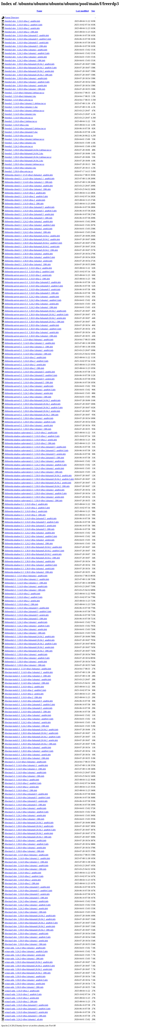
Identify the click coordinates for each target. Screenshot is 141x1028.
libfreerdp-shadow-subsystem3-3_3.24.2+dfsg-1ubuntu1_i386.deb (33, 472)
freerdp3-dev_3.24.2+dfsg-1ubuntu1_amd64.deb (26, 50)
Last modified (82, 11)
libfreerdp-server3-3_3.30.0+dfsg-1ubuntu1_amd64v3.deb (30, 422)
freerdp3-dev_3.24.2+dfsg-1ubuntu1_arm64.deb (26, 57)
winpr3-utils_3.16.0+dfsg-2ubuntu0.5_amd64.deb (26, 1005)
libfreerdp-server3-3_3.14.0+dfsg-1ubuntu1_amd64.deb (29, 350)
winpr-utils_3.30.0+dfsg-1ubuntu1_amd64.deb (25, 976)
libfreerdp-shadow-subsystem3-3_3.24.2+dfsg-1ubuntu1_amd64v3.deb (36, 465)
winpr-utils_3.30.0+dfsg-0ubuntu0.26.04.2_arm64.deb (28, 969)
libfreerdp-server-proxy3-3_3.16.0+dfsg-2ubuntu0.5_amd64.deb (33, 282)
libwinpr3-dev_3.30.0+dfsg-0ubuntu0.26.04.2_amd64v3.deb (31, 923)
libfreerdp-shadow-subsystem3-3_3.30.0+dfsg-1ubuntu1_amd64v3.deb (36, 493)
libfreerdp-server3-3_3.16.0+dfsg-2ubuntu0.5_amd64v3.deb (31, 375)
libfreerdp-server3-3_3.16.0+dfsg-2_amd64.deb (25, 357)
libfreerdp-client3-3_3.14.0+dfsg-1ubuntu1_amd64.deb (29, 186)
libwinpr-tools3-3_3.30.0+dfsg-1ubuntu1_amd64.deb (28, 747)
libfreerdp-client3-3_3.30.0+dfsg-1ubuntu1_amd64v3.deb (30, 257)
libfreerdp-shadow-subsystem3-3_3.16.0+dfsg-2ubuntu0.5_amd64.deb (35, 447)
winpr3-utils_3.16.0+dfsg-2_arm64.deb (22, 998)
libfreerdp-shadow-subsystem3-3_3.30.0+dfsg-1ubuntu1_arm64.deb (34, 497)
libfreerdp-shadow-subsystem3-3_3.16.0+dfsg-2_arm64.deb (31, 440)
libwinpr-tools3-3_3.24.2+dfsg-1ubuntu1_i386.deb (27, 726)
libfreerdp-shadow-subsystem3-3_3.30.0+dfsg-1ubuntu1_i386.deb (33, 500)
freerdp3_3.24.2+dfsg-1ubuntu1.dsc (20, 143)
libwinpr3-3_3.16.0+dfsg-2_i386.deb (21, 790)
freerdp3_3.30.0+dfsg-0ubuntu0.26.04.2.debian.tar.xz (28, 157)
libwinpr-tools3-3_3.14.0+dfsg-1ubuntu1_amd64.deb (28, 679)
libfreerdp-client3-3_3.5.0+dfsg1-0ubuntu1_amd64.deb (29, 175)
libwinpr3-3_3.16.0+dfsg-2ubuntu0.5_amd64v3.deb (27, 797)
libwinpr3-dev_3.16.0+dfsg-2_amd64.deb (23, 873)
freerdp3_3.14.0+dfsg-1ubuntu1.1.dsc (21, 107)
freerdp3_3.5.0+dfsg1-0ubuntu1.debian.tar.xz (24, 93)
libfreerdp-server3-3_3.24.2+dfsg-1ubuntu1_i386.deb (28, 397)
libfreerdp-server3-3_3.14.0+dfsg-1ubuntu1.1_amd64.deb (30, 343)
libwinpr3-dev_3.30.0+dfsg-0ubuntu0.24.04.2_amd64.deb (30, 915)
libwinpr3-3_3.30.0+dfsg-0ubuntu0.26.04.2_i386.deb (28, 837)
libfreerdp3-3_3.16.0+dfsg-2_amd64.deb (22, 593)
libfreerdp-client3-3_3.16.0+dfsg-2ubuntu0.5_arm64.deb (29, 214)
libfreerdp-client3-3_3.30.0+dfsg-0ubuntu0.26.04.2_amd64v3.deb (33, 243)
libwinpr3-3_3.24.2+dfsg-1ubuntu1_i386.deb (24, 819)
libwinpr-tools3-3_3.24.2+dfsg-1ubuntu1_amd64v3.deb (29, 719)
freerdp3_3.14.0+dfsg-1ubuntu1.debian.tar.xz (24, 110)
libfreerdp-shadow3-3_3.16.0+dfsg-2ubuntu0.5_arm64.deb (30, 525)
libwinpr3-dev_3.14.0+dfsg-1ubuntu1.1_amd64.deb (27, 858)
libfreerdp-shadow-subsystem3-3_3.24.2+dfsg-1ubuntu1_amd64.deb (34, 461)
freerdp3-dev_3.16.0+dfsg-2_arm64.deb (22, 28)
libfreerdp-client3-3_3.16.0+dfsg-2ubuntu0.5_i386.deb (28, 218)
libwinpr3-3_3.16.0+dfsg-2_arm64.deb (22, 787)
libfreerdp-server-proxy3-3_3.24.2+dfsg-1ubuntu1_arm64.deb (32, 304)
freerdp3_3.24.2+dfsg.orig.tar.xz (19, 146)
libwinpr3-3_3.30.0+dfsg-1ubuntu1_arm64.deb (25, 847)
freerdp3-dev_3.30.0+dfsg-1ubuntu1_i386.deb (25, 89)
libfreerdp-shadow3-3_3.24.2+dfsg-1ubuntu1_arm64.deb (29, 540)
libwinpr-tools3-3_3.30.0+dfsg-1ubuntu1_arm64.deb (28, 754)
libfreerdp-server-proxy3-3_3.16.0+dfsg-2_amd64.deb (28, 268)
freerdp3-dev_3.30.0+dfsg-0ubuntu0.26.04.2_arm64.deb (29, 71)
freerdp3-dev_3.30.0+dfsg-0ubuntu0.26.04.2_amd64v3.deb (31, 67)
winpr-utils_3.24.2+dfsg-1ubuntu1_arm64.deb (25, 955)
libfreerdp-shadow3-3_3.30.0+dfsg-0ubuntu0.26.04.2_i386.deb (32, 558)
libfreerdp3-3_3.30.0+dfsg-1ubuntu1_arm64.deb (26, 661)
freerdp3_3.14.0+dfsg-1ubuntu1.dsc (20, 114)
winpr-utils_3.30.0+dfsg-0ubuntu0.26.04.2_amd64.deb (29, 962)
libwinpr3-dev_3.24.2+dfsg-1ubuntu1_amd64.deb (26, 901)
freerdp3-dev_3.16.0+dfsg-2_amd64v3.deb (23, 25)
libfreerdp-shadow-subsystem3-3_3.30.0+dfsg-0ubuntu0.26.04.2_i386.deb (37, 486)
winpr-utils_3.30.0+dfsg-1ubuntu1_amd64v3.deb (26, 980)
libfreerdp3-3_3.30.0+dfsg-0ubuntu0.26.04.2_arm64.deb (29, 647)
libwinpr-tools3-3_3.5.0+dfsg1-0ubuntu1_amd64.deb (28, 669)
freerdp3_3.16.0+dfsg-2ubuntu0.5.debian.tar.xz (25, 128)
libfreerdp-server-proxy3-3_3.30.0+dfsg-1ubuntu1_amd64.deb (32, 325)
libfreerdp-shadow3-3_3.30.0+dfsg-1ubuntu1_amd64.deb (30, 561)
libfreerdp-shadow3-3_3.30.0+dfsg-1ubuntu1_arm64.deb (29, 568)
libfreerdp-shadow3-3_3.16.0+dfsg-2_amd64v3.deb (27, 508)
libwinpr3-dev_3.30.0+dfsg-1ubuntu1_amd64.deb (26, 933)
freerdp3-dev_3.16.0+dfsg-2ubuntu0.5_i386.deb (26, 46)
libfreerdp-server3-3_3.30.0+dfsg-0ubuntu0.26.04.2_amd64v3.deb (34, 407)
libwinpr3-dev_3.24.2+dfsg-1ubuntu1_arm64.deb (26, 908)
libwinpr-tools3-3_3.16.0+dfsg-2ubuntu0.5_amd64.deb (29, 701)
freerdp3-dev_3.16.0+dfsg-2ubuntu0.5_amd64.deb (27, 35)
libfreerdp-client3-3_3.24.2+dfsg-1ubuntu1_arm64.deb (28, 228)
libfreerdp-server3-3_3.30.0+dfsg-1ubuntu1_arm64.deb (29, 425)
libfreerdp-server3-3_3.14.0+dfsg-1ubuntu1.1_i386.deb (29, 347)
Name (39, 11)
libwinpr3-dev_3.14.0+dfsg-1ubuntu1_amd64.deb (26, 865)
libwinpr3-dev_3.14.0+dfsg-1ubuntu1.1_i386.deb (26, 862)
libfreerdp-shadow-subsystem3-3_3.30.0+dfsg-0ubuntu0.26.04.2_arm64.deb (38, 483)
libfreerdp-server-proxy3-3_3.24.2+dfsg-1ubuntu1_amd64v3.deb (33, 300)
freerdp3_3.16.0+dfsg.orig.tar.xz (19, 135)
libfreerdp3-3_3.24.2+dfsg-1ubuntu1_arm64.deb (26, 629)
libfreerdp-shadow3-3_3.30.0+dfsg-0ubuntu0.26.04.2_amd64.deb (33, 547)
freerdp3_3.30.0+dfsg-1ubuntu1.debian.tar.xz (24, 164)
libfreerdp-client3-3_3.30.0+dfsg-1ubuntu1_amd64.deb (29, 254)
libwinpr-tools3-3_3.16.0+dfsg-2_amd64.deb (24, 686)
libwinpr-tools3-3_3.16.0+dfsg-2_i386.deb (23, 697)
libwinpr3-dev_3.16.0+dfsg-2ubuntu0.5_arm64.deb (27, 894)
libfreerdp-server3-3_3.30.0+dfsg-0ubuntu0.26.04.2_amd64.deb (32, 404)
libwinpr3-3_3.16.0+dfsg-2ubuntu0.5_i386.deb (25, 805)
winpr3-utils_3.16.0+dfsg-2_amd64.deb (22, 991)
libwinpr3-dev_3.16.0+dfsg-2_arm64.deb (23, 880)
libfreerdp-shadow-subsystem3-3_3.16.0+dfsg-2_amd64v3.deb (32, 436)
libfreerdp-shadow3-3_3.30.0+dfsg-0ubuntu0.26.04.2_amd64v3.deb (34, 551)
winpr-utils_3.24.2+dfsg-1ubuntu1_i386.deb (24, 958)
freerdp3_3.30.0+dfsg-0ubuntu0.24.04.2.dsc (24, 153)
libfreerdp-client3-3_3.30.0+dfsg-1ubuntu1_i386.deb (28, 264)
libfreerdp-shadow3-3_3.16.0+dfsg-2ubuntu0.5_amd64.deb (30, 518)
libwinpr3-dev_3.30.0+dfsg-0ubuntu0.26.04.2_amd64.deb (30, 919)
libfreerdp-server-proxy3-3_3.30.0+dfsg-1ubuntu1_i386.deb (31, 336)
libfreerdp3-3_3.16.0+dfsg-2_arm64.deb (22, 601)
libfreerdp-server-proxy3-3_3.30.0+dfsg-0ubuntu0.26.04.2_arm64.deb (35, 318)
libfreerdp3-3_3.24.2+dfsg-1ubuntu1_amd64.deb (26, 622)
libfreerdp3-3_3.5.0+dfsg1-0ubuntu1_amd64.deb (26, 576)
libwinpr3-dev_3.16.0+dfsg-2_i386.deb (22, 883)
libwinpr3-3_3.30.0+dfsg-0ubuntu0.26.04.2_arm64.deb (29, 833)
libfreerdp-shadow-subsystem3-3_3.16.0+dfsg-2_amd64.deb (31, 432)
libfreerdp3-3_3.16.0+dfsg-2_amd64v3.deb (23, 597)
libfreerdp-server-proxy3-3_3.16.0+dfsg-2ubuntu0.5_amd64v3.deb (34, 286)
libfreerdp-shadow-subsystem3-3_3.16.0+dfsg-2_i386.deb (30, 443)
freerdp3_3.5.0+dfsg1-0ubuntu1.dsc (20, 96)
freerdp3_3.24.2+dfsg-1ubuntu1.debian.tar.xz (24, 139)
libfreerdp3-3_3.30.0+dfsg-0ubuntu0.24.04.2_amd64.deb (30, 636)
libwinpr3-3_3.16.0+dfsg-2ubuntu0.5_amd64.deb (26, 794)
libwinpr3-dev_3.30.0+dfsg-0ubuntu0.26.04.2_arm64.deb (30, 926)
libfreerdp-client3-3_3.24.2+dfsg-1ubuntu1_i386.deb (28, 232)
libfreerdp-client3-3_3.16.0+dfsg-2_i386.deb (24, 203)
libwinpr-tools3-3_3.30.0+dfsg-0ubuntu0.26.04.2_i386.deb (30, 744)
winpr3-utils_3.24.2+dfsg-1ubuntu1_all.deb (24, 1019)
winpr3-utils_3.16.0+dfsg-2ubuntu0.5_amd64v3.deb (27, 1008)
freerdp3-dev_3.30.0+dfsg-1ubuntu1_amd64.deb (26, 78)
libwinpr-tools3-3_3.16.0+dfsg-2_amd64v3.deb (25, 690)
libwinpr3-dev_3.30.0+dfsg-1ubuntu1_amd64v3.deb (28, 937)
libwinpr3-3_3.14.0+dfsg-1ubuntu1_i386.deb (24, 776)
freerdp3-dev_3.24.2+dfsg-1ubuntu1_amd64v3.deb (27, 53)
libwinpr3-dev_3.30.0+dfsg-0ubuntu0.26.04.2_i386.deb (29, 930)
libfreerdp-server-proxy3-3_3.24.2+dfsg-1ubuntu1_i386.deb (31, 307)
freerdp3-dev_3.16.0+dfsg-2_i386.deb (21, 32)
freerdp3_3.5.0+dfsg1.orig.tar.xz (19, 100)
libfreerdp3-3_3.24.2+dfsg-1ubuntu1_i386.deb (25, 633)
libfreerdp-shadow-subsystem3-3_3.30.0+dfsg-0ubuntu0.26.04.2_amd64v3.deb (39, 479)
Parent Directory (12, 17)
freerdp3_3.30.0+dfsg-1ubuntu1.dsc (20, 168)
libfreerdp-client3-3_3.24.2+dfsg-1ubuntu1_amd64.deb (29, 221)
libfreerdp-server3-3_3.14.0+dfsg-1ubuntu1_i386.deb (28, 354)
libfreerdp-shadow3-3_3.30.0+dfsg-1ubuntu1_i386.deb (29, 572)
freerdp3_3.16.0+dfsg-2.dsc (17, 125)
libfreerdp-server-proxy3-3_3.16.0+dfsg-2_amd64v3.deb (29, 271)
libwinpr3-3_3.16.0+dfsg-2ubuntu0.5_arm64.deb (26, 801)
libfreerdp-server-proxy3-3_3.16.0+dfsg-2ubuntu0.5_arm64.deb (32, 289)
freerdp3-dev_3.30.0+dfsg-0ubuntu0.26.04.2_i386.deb (28, 75)
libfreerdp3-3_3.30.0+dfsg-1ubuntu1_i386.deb (25, 665)
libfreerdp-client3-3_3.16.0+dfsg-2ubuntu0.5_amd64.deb (29, 207)
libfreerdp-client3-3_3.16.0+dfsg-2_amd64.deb (25, 193)
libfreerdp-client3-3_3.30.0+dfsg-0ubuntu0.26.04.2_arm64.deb (32, 246)
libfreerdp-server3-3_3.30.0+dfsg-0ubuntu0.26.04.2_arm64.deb (32, 411)
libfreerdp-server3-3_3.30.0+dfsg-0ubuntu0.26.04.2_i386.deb (31, 415)
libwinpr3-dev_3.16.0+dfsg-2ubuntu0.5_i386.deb (26, 898)
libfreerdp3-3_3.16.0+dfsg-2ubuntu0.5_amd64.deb (27, 608)
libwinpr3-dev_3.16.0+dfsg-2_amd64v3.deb (24, 876)
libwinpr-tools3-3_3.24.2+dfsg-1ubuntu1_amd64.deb (28, 715)
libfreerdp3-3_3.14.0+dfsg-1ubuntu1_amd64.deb (26, 586)
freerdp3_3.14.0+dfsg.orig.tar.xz (19, 118)
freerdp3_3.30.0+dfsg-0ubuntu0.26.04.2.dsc (24, 160)
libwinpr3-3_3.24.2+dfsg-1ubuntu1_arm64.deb (25, 815)
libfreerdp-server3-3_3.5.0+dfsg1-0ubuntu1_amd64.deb (29, 339)
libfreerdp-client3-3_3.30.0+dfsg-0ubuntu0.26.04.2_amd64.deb (32, 239)
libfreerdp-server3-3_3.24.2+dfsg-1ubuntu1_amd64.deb (29, 386)
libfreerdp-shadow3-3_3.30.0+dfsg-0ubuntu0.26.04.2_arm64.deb (33, 554)
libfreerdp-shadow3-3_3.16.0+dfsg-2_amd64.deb (26, 504)
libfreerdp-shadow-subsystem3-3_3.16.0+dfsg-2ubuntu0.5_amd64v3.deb (36, 450)
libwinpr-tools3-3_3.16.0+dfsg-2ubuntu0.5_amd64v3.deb (30, 704)
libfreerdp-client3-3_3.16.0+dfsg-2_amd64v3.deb (26, 196)
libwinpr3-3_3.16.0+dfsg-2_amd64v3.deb (23, 783)
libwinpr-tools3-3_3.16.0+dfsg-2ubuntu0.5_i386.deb (28, 712)
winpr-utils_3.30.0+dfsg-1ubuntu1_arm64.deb (25, 983)
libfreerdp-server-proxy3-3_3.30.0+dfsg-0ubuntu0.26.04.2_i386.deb (34, 322)
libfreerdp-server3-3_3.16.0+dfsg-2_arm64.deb (25, 364)
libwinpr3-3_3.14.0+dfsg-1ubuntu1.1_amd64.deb (26, 765)
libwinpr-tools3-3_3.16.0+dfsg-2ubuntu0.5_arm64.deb (28, 708)
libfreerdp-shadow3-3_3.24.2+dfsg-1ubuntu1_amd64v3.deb (31, 536)
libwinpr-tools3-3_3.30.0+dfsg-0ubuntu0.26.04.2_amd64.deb (31, 733)
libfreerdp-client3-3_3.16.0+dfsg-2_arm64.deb (25, 200)
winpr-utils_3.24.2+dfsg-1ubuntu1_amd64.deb (25, 948)
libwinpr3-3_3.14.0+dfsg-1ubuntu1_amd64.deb (25, 772)
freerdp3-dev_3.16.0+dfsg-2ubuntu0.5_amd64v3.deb (28, 39)
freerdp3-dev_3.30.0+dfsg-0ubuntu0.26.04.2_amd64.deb (29, 64)
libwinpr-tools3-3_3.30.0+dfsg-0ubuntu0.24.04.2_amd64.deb (31, 729)
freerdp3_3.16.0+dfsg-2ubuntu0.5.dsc (21, 132)
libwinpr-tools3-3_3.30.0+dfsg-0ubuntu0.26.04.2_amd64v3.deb (32, 737)
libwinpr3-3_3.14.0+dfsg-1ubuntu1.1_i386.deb (25, 769)
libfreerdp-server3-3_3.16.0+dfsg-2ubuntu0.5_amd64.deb (30, 372)
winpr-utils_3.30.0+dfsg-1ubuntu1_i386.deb (24, 987)
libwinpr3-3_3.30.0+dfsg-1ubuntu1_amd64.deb (25, 840)
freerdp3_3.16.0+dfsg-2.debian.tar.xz (21, 121)
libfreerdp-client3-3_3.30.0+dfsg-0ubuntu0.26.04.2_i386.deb (31, 250)
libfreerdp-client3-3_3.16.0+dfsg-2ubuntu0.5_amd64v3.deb (31, 211)
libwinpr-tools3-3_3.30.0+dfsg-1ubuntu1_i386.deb (27, 758)
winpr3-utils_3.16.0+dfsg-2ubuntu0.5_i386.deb (25, 1016)
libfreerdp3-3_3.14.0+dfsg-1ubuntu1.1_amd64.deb (27, 579)
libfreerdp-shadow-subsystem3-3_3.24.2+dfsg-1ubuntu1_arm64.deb (34, 468)
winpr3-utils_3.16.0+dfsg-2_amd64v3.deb (23, 994)
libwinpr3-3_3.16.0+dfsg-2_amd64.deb (22, 780)
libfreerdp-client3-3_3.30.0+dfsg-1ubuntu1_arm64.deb (28, 261)
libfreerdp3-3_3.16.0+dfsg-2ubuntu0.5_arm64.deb (27, 615)
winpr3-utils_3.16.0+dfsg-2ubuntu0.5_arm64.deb (26, 1012)
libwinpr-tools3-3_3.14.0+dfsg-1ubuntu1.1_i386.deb (28, 676)
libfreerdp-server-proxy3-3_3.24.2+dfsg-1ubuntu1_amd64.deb (32, 296)
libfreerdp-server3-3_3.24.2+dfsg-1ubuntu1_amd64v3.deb (30, 389)
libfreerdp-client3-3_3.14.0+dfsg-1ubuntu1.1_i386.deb (28, 182)
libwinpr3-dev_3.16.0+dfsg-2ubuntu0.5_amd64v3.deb (28, 890)
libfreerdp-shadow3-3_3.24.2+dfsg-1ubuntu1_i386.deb (29, 543)
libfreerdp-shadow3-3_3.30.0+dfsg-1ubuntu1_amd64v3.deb (31, 565)
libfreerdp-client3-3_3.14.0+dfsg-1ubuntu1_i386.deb (28, 189)
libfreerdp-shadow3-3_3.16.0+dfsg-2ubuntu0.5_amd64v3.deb (32, 522)
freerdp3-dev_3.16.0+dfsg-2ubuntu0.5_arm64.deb (26, 42)
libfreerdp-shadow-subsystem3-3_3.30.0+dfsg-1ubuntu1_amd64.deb (34, 490)
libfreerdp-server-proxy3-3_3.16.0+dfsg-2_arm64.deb (28, 275)
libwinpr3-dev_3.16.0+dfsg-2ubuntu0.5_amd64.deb (27, 887)
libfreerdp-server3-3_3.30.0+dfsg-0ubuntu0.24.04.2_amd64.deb (32, 400)
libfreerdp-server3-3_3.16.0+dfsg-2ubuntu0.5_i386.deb (29, 382)
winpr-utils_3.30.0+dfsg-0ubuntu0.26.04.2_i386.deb (28, 973)
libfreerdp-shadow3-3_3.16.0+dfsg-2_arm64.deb (26, 511)
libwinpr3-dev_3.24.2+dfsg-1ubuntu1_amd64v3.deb (28, 905)
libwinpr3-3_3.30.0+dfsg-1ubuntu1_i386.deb (24, 851)
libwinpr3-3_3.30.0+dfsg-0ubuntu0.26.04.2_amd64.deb (29, 826)
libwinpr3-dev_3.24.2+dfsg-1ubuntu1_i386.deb (25, 912)
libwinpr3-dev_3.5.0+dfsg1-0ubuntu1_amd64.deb (26, 855)
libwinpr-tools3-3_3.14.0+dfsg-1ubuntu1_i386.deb (27, 683)
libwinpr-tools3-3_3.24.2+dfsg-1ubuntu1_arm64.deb (28, 722)
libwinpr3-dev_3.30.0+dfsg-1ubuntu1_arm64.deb (26, 941)
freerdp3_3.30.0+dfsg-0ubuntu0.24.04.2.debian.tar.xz (28, 150)
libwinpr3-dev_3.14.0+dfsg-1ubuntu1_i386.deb (25, 869)
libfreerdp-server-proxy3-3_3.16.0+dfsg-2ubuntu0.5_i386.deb (32, 293)
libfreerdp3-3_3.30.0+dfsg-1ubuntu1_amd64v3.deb (27, 658)
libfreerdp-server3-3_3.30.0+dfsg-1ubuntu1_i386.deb (28, 429)
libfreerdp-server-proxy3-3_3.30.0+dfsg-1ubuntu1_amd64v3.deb (33, 329)
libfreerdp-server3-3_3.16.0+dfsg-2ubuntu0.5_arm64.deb (30, 379)
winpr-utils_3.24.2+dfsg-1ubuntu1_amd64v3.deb (26, 951)
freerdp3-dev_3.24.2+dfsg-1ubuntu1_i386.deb (25, 60)
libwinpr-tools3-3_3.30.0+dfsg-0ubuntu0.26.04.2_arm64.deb (31, 740)
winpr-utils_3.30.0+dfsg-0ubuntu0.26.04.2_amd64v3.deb (30, 966)
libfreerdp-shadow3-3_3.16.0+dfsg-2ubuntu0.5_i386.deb (29, 529)
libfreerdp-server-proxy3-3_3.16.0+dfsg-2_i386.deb (27, 279)
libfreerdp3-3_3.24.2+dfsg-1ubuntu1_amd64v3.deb (27, 626)
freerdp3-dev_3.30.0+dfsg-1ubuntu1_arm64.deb (26, 85)
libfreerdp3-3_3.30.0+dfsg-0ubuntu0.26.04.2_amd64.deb (30, 640)
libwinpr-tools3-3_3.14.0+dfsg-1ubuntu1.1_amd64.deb (29, 672)
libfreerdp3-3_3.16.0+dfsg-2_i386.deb (21, 604)
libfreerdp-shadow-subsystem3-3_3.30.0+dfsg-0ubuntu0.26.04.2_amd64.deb (38, 475)
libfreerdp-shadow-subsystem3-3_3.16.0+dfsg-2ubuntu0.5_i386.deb (34, 457)
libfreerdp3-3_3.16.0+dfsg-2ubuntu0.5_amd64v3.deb (28, 611)
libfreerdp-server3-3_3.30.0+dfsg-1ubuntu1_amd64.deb (29, 418)
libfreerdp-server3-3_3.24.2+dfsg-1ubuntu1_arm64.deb (29, 393)
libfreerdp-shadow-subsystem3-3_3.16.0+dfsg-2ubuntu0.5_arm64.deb (35, 454)
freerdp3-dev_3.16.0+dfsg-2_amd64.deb (22, 21)
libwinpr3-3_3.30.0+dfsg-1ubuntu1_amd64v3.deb (26, 844)
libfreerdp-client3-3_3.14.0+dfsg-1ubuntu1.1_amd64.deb (29, 178)
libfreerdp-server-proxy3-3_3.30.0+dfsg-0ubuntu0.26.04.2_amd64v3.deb (36, 314)
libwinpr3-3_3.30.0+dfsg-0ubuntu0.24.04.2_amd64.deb (29, 822)
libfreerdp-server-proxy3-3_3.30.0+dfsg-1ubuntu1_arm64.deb (32, 332)
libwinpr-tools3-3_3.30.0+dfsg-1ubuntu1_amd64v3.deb (29, 751)
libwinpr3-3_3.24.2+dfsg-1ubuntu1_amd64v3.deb (26, 812)
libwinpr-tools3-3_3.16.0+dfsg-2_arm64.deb (24, 694)
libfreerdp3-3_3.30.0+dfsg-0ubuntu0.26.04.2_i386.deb (28, 651)
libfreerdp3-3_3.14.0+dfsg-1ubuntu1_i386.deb (25, 590)
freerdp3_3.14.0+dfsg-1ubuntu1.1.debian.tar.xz (25, 103)
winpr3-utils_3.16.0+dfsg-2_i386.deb (21, 1001)
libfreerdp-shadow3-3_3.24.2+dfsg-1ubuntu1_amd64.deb (30, 533)
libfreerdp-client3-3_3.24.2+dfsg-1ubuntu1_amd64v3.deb (30, 225)
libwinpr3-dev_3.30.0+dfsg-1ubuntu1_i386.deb (25, 944)
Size (93, 11)
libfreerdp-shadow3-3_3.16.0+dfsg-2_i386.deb (25, 515)
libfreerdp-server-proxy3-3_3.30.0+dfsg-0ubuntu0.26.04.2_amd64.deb (35, 311)
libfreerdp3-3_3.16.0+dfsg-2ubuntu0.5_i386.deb (26, 618)
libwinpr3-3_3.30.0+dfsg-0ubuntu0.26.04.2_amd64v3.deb (30, 830)
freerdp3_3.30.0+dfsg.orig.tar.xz (19, 171)
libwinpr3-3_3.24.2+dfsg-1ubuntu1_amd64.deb (25, 808)
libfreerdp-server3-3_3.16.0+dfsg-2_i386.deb (24, 368)
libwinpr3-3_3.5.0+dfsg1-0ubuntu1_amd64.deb (25, 762)
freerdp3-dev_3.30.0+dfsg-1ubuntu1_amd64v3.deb (27, 82)
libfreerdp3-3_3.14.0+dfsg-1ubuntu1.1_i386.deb (26, 583)
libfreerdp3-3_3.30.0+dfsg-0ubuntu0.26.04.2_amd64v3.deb (31, 644)
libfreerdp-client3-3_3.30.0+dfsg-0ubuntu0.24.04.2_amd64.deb (32, 236)
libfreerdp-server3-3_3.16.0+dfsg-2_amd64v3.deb (26, 361)
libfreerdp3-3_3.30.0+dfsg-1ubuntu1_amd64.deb (26, 654)
